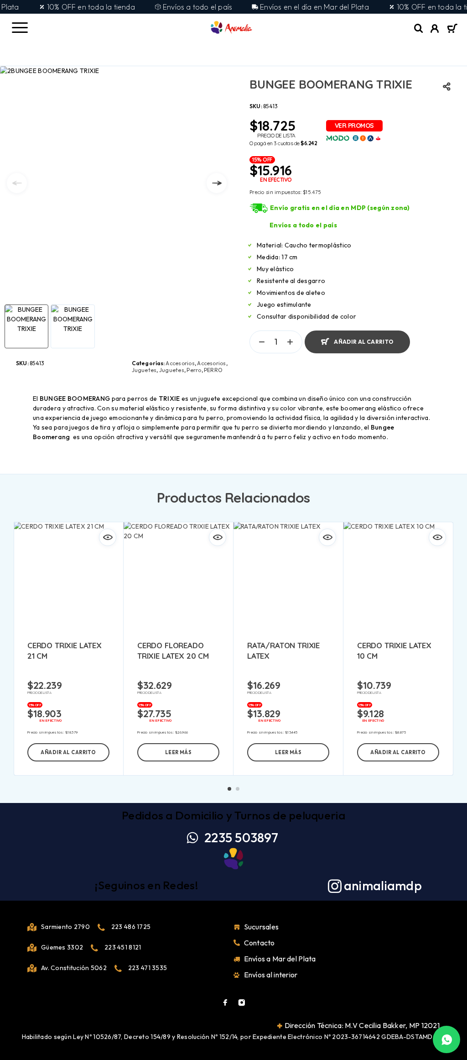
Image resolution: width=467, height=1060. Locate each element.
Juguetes (144, 370)
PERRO (213, 370)
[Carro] (452, 29)
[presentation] (17, 183)
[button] (68, 752)
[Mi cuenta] (435, 30)
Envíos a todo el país (303, 225)
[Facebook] (225, 1002)
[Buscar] (418, 28)
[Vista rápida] (107, 537)
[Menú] (19, 27)
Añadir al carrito (363, 341)
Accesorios (180, 363)
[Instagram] (242, 1002)
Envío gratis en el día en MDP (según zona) (340, 208)
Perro (194, 370)
